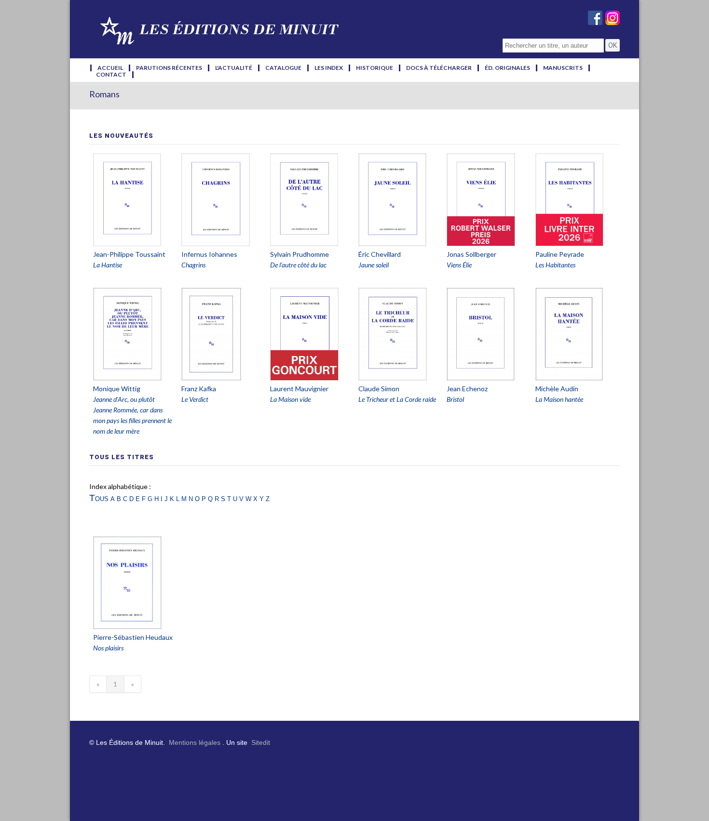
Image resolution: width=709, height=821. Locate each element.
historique (374, 68)
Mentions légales (194, 742)
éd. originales (507, 68)
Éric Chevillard (379, 254)
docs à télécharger (439, 68)
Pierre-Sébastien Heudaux (133, 637)
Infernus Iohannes (209, 254)
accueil (110, 68)
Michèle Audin (556, 388)
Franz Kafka (198, 388)
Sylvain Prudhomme (299, 254)
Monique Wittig (116, 388)
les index (328, 68)
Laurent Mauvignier (299, 388)
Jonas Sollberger (471, 254)
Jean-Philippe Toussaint (129, 254)
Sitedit (260, 742)
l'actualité (233, 68)
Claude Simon (378, 388)
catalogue (283, 68)
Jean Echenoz (467, 388)
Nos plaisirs (108, 648)
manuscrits (563, 68)
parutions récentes (169, 68)
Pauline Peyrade (559, 254)
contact (111, 74)
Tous (99, 498)
